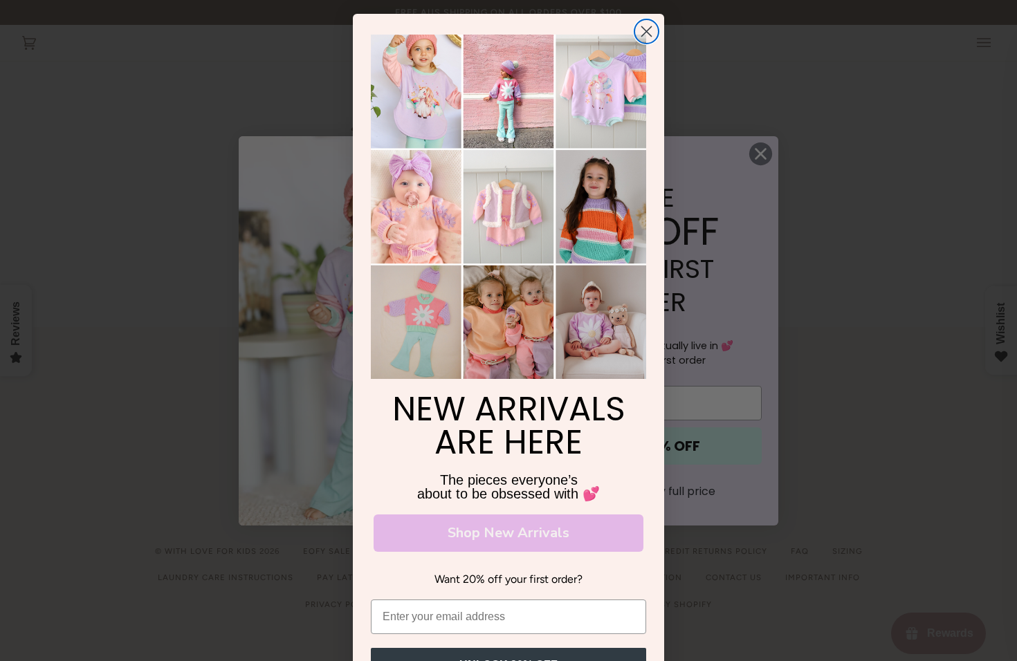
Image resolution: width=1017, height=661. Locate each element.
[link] (508, 207)
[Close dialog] (646, 31)
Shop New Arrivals (508, 532)
